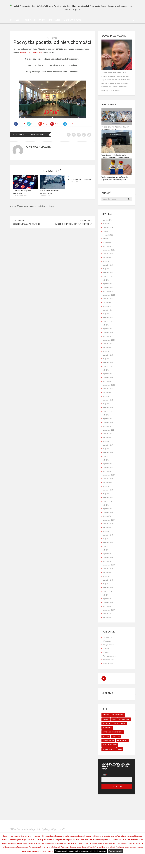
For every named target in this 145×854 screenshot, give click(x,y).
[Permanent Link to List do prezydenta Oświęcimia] (68, 176)
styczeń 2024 (107, 329)
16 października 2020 (20, 195)
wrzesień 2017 (108, 614)
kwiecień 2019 (108, 542)
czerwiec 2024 (108, 310)
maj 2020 (106, 494)
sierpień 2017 (107, 617)
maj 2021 (106, 449)
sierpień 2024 (107, 303)
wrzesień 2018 (108, 569)
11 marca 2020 (45, 195)
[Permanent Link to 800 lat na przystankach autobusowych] (52, 188)
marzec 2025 (107, 276)
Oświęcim (106, 736)
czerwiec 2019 (108, 535)
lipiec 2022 (106, 396)
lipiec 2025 (106, 261)
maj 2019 (106, 539)
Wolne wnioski (30, 20)
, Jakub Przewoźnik (35, 135)
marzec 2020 (107, 501)
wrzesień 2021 (108, 434)
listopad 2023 (107, 336)
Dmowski (106, 715)
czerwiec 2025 (108, 265)
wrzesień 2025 (108, 254)
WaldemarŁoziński (109, 749)
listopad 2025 (107, 246)
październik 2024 (109, 295)
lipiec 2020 (106, 486)
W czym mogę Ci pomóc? (73, 20)
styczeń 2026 (107, 242)
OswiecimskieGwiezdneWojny (112, 732)
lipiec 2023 (106, 351)
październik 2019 (109, 520)
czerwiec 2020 (108, 490)
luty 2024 (106, 325)
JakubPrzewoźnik (119, 723)
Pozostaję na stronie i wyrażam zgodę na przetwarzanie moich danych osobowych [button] (80, 851)
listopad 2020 (107, 471)
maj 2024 (106, 314)
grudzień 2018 (108, 557)
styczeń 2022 (107, 419)
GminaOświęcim (124, 719)
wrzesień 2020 (108, 479)
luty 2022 (106, 415)
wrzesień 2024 (108, 299)
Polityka (42, 20)
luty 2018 (106, 595)
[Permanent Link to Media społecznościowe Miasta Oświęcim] (25, 188)
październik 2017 (109, 610)
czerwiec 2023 (108, 355)
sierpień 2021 (107, 437)
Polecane (52, 38)
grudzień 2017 (108, 602)
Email (104, 775)
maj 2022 (106, 404)
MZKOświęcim (107, 727)
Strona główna (15, 20)
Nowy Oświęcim (108, 645)
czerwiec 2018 (108, 580)
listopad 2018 (107, 561)
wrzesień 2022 (108, 389)
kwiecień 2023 (108, 362)
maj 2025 (106, 269)
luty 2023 (106, 370)
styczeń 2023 (107, 374)
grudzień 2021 (108, 422)
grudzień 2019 (108, 512)
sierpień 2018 (107, 572)
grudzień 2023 (108, 332)
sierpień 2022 (107, 392)
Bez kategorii (107, 637)
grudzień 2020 (108, 467)
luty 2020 (106, 505)
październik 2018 (109, 565)
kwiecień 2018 (108, 587)
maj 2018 (106, 584)
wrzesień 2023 (108, 344)
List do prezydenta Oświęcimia (79, 179)
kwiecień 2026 (108, 235)
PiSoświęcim (116, 736)
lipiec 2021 (106, 441)
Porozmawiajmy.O (109, 656)
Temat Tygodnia (55, 20)
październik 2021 (109, 430)
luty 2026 (106, 239)
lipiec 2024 (106, 306)
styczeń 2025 (107, 284)
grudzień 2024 (108, 287)
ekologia (106, 719)
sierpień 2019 (107, 527)
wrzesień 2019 (108, 524)
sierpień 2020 (107, 482)
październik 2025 (109, 250)
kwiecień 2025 (108, 272)
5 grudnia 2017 (19, 135)
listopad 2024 (107, 291)
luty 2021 (106, 460)
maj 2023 (106, 359)
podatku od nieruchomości (31, 52)
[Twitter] (133, 20)
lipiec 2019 (106, 531)
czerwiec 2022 (108, 400)
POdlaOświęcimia (108, 740)
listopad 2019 (107, 516)
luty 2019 (106, 550)
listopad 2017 (107, 606)
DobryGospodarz (117, 715)
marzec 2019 (107, 546)
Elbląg (114, 719)
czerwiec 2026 (108, 228)
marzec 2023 (107, 366)
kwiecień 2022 (108, 407)
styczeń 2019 (107, 554)
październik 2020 (109, 475)
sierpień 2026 (107, 220)
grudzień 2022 (108, 377)
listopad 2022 (107, 381)
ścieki (120, 749)
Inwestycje (106, 723)
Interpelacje (107, 641)
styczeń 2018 (107, 599)
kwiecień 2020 (108, 497)
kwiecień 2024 (108, 317)
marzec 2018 (107, 591)
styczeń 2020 (107, 509)
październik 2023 (109, 340)
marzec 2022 (107, 411)
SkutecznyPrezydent (110, 745)
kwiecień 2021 (108, 452)
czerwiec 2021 (108, 445)
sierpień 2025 (107, 257)
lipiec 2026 (106, 224)
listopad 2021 (107, 426)
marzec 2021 (107, 456)
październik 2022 (109, 385)
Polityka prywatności (115, 851)
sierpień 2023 (107, 347)
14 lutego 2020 (72, 181)
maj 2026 (106, 231)
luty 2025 (106, 280)
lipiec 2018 (106, 576)
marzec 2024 (107, 321)
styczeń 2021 (107, 464)
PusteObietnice (122, 740)
